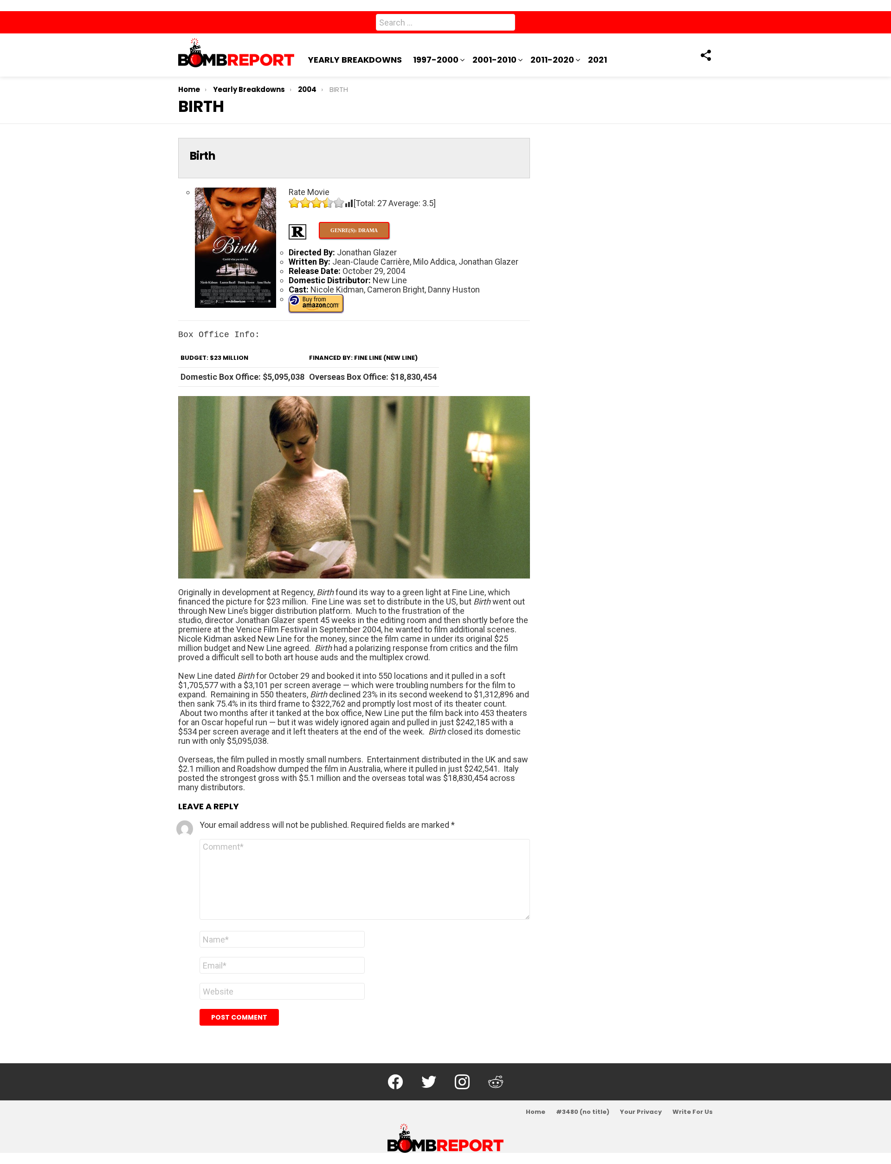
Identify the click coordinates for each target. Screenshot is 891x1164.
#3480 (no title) (582, 1112)
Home (535, 1112)
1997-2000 (435, 59)
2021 (597, 59)
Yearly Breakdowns (355, 59)
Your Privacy (641, 1112)
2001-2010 (494, 59)
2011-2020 (552, 59)
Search (506, 24)
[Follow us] (705, 55)
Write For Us (692, 1112)
